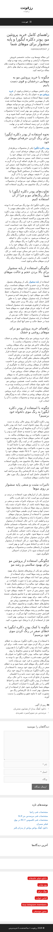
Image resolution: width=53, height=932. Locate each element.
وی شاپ (43, 885)
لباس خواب (41, 898)
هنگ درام (42, 891)
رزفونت (26, 7)
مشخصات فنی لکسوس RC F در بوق (31, 820)
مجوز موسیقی (40, 911)
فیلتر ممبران (42, 824)
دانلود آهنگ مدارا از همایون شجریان (29, 708)
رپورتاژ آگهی (40, 705)
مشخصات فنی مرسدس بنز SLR (33, 816)
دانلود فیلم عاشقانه (38, 878)
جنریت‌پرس (13, 928)
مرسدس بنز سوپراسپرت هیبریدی (31, 712)
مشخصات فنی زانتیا (39, 812)
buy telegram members (35, 904)
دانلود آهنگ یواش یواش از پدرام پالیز (31, 828)
